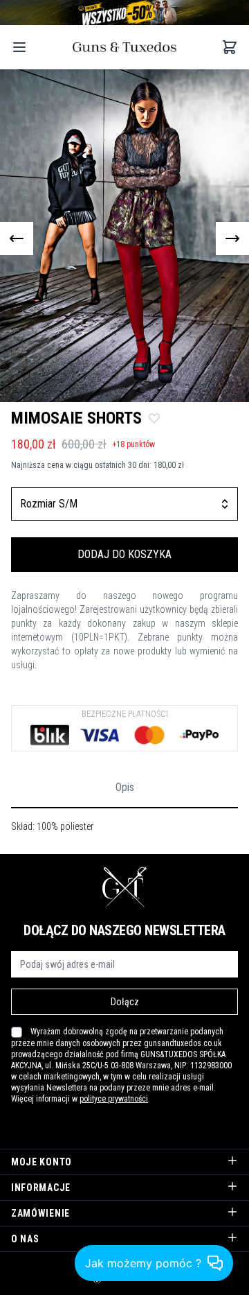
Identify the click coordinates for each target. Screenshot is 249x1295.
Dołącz (125, 1001)
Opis (125, 787)
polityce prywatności (114, 1099)
